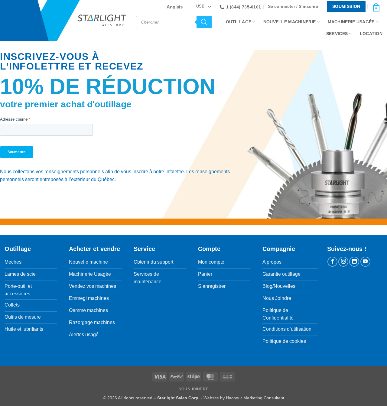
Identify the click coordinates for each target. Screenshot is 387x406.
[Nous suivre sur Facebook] (332, 262)
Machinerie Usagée (351, 21)
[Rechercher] (204, 22)
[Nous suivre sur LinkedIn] (354, 262)
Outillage (239, 21)
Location (371, 33)
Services (337, 33)
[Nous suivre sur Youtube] (365, 262)
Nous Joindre (193, 389)
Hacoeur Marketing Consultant (255, 397)
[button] (294, 6)
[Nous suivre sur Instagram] (343, 262)
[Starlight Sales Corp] (102, 20)
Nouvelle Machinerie (289, 21)
